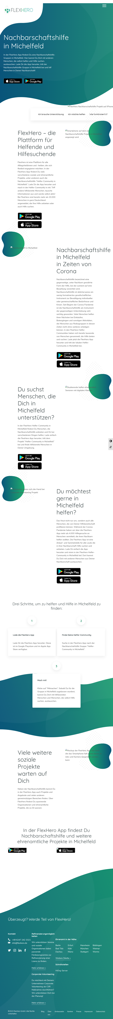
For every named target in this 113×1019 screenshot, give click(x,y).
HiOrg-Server (62, 970)
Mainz (70, 951)
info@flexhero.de (19, 943)
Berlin (58, 945)
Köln (70, 948)
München (84, 948)
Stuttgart (84, 951)
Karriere (70, 1011)
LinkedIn (19, 950)
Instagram (14, 950)
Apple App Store (13, 80)
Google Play (30, 216)
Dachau (59, 951)
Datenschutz (100, 1011)
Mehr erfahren (38, 968)
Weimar (96, 948)
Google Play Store (33, 80)
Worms (96, 951)
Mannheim (85, 945)
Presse (78, 1011)
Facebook (25, 950)
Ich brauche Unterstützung (51, 114)
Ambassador (59, 1011)
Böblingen (97, 945)
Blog (42, 1011)
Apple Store (30, 224)
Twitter (9, 950)
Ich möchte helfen (76, 114)
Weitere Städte (62, 958)
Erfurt (70, 945)
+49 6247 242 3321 (21, 940)
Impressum (89, 1011)
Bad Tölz (59, 948)
